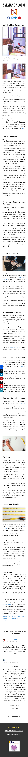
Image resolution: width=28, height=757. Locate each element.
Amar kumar (16, 660)
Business (6, 59)
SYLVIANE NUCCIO (14, 5)
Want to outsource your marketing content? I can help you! (14, 619)
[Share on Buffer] (1, 382)
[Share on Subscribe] (1, 390)
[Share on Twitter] (1, 371)
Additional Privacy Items (13, 734)
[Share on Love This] (1, 386)
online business (14, 347)
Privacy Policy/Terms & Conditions (14, 730)
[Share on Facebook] (1, 367)
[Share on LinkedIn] (1, 374)
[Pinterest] (19, 17)
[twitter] (12, 17)
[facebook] (8, 17)
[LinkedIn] (15, 17)
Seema (16, 639)
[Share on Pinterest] (1, 378)
